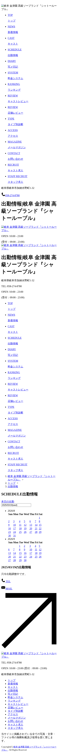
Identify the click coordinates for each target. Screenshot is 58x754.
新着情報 (13, 683)
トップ (11, 680)
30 (9, 535)
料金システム (15, 697)
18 (20, 528)
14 (36, 524)
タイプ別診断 (15, 711)
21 (36, 528)
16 (9, 528)
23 (9, 532)
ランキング (14, 700)
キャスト (13, 687)
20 (30, 528)
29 (40, 532)
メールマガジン (17, 717)
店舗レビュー (15, 707)
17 (14, 528)
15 (40, 524)
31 (14, 535)
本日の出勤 (7, 501)
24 (14, 532)
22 (40, 528)
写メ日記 (13, 694)
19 (25, 528)
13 (30, 524)
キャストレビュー (18, 704)
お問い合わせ (15, 721)
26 (25, 532)
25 (20, 532)
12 (25, 524)
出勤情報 (13, 690)
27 (30, 532)
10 (14, 524)
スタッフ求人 (15, 728)
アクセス (13, 714)
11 (20, 524)
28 (36, 532)
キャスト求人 (15, 724)
